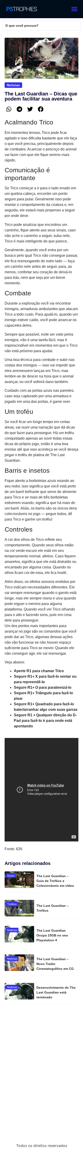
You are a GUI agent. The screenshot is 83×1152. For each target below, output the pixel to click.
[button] (9, 109)
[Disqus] (41, 1075)
